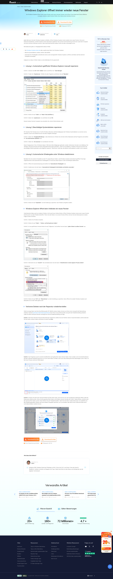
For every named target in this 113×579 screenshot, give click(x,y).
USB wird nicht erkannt (105, 120)
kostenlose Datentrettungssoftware (41, 312)
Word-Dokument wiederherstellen (104, 137)
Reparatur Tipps (34, 553)
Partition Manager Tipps (36, 558)
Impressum (19, 546)
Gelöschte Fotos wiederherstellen (104, 131)
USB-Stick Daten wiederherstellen (74, 556)
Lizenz (52, 553)
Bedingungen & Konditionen (57, 556)
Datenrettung (34, 2)
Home (18, 6)
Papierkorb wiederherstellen (104, 109)
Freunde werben (20, 565)
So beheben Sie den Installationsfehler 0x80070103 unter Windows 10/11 (28, 494)
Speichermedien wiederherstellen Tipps (39, 551)
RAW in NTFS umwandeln (103, 125)
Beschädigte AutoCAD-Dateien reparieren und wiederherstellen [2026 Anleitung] (51, 494)
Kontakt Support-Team (22, 563)
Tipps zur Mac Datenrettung (37, 549)
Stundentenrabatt (21, 558)
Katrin (27, 34)
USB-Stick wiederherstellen (104, 98)
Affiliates (19, 556)
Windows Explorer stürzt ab (33, 50)
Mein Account (54, 558)
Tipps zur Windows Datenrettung (38, 546)
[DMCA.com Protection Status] (25, 575)
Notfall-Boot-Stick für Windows (73, 553)
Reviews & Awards (21, 549)
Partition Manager (45, 2)
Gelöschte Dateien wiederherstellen (104, 93)
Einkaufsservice (103, 163)
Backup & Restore (56, 2)
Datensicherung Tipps (35, 556)
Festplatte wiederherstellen (104, 115)
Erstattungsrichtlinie (55, 549)
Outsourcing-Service (21, 561)
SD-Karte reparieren (105, 104)
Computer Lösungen (71, 546)
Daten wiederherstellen (26, 6)
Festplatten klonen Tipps (36, 561)
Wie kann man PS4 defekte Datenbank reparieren (74, 494)
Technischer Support (104, 159)
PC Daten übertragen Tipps (36, 563)
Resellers (19, 553)
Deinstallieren (54, 546)
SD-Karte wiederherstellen (72, 551)
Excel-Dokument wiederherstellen (104, 142)
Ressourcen (34, 543)
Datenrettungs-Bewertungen (73, 549)
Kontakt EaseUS (20, 551)
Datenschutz (53, 551)
